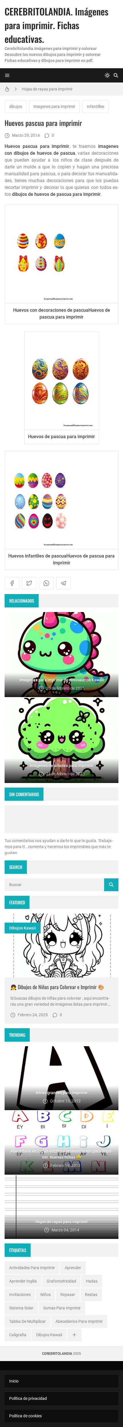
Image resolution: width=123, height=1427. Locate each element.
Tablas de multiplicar (27, 1321)
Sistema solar (21, 1308)
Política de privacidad (28, 1398)
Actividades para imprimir (32, 1267)
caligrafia (17, 1335)
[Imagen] (61, 945)
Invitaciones (20, 1294)
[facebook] (12, 583)
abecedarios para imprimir (79, 1321)
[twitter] (29, 583)
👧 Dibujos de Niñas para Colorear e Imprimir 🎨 (57, 987)
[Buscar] (115, 75)
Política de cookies (25, 1416)
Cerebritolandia (57, 1354)
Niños (45, 1294)
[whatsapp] (46, 583)
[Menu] (7, 75)
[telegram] (63, 583)
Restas (91, 1294)
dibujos (15, 106)
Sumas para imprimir (62, 1308)
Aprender (73, 1267)
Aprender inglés (23, 1281)
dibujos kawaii (22, 928)
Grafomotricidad (61, 1281)
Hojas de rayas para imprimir (47, 89)
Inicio (14, 1381)
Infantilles (95, 106)
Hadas (92, 1281)
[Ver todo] (74, 1335)
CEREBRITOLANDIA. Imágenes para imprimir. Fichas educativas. (56, 25)
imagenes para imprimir (54, 106)
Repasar (67, 1294)
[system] (107, 75)
